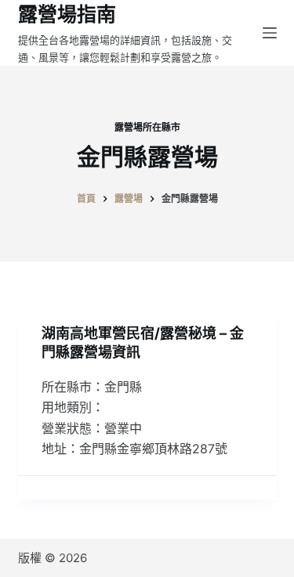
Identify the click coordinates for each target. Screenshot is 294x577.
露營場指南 (67, 14)
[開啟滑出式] (270, 33)
